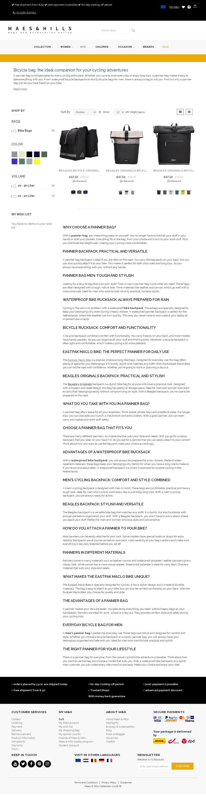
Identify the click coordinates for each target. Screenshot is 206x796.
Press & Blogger (115, 734)
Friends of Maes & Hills (72, 737)
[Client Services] (189, 7)
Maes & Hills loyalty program (76, 741)
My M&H (174, 7)
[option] (73, 192)
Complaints (18, 741)
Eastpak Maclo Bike (79, 359)
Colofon (110, 741)
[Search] (133, 30)
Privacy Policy (109, 782)
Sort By (65, 112)
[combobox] (115, 30)
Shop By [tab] (18, 111)
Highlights (112, 722)
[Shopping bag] (195, 6)
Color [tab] (17, 144)
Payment (16, 726)
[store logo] (39, 30)
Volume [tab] (18, 176)
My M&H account (69, 722)
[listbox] (79, 193)
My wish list (66, 726)
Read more (20, 88)
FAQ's (14, 749)
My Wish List (183, 6)
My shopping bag (69, 730)
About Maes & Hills (117, 719)
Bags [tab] (15, 121)
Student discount (69, 745)
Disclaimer (126, 782)
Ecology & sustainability (120, 726)
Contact (16, 719)
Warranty (17, 745)
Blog (109, 730)
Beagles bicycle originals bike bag (87, 170)
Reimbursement (21, 734)
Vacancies (112, 737)
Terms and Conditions (86, 782)
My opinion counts (69, 734)
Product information (23, 737)
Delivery (16, 730)
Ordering (16, 722)
